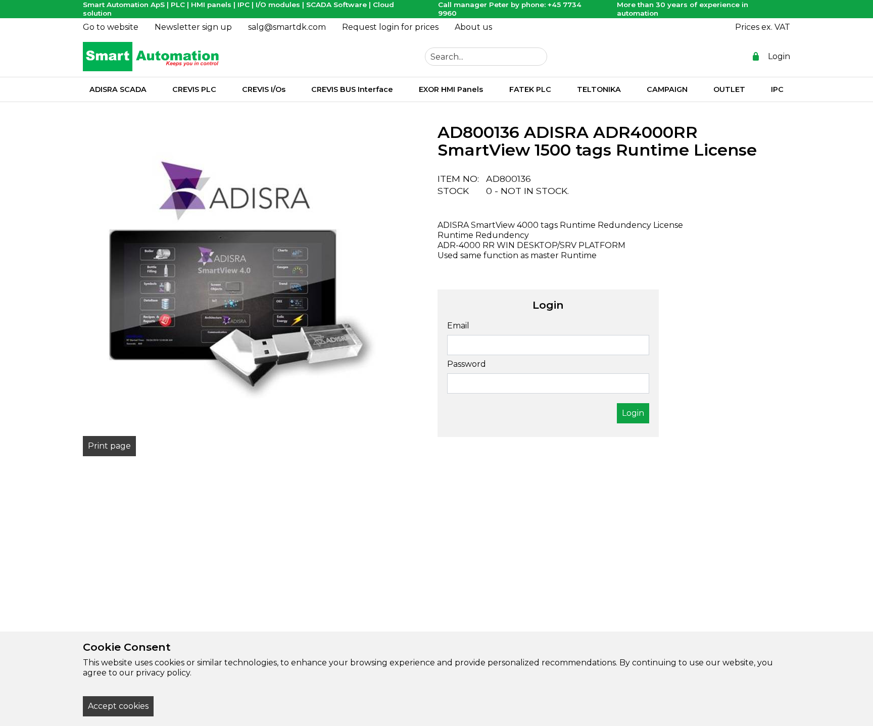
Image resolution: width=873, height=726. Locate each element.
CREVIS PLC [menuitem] (194, 89)
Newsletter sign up (193, 27)
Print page (109, 446)
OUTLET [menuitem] (729, 89)
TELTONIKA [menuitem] (599, 89)
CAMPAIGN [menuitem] (667, 89)
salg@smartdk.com (287, 27)
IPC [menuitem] (777, 89)
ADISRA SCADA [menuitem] (118, 89)
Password (466, 364)
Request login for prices (390, 27)
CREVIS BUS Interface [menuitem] (352, 89)
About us (473, 27)
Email (458, 325)
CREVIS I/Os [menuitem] (263, 89)
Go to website (110, 27)
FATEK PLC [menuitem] (530, 89)
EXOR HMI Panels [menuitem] (451, 89)
